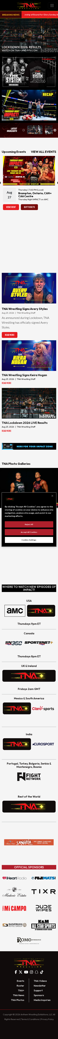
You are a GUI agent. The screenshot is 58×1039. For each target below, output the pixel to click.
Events (20, 980)
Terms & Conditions (30, 1019)
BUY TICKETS (29, 207)
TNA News (18, 995)
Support (38, 990)
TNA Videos (40, 980)
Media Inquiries (42, 999)
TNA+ (21, 990)
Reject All (29, 524)
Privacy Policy (47, 1019)
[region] (29, 519)
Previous (23, 130)
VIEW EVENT (11, 207)
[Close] (52, 496)
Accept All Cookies (29, 532)
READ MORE (9, 335)
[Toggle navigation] (52, 6)
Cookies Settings (29, 540)
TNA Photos (17, 999)
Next (54, 130)
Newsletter (40, 985)
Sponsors (39, 995)
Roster (20, 985)
